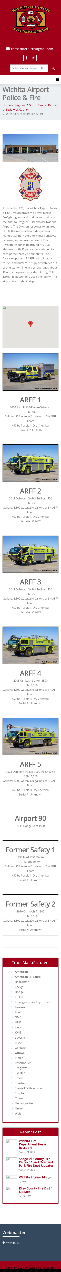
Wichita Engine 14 (32, 1177)
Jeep (18, 1027)
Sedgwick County (17, 109)
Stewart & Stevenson (28, 1088)
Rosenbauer (23, 1063)
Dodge (19, 992)
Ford (18, 1012)
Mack (18, 1042)
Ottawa (20, 1052)
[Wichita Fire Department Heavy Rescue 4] (12, 1143)
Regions (20, 105)
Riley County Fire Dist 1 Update (36, 1190)
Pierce (19, 1057)
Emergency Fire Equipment (33, 1002)
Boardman (22, 982)
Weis (18, 1113)
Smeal (19, 1078)
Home (7, 105)
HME (18, 1022)
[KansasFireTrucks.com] (31, 19)
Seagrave (21, 1068)
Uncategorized (25, 1103)
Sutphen (20, 1093)
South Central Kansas (43, 105)
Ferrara (20, 1007)
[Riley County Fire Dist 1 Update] (12, 1190)
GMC (18, 1017)
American (21, 971)
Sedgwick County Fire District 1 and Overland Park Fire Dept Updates (36, 1162)
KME (18, 1032)
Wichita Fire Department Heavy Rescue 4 (33, 1144)
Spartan (20, 1083)
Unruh (19, 1108)
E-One (19, 997)
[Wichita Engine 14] (12, 1179)
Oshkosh (20, 1047)
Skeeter (20, 1073)
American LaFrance (28, 976)
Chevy (19, 987)
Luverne (20, 1037)
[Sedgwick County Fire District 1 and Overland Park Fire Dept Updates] (12, 1161)
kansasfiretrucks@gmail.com (32, 49)
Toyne (19, 1098)
